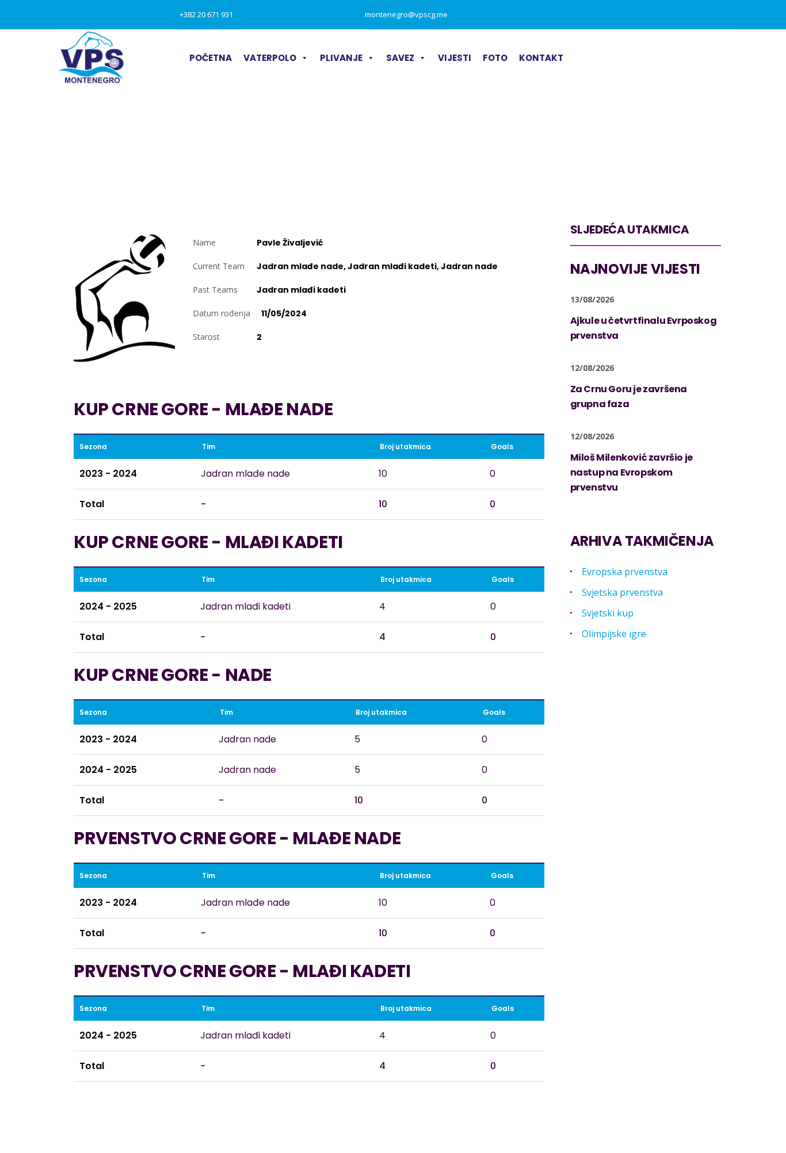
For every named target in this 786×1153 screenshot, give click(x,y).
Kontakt (541, 58)
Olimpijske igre (614, 633)
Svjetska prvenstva (622, 592)
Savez (400, 58)
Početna (210, 58)
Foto (495, 58)
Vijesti (454, 58)
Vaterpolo (269, 58)
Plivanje (341, 58)
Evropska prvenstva (624, 571)
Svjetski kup (608, 613)
